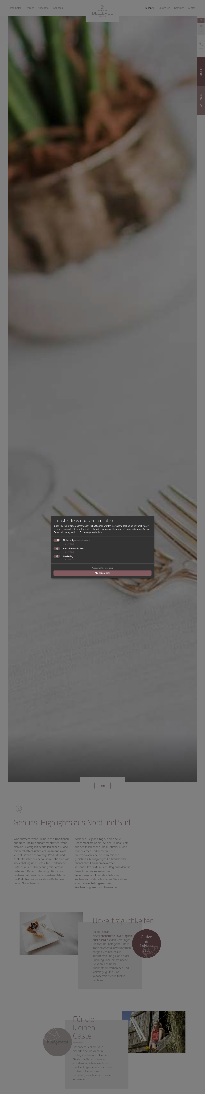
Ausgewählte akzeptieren (102, 568)
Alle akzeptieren (102, 573)
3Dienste (68, 559)
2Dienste (68, 543)
